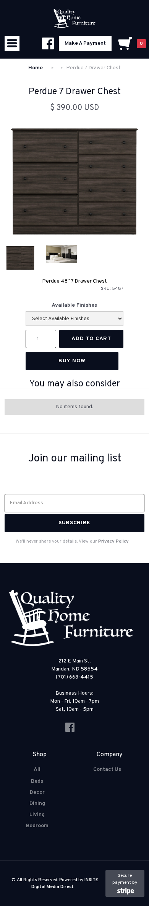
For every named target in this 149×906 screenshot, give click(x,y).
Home (35, 68)
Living (37, 814)
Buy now (72, 361)
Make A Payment (85, 43)
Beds (37, 781)
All (37, 769)
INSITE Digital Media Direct (65, 883)
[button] (12, 43)
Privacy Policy (113, 541)
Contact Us (107, 769)
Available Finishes (74, 305)
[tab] (20, 258)
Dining (37, 803)
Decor (37, 792)
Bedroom (37, 826)
